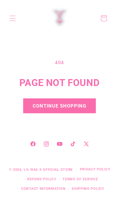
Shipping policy (88, 189)
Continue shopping (59, 106)
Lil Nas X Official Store (48, 170)
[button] (13, 18)
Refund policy (41, 179)
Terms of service (80, 179)
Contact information (43, 189)
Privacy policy (95, 169)
